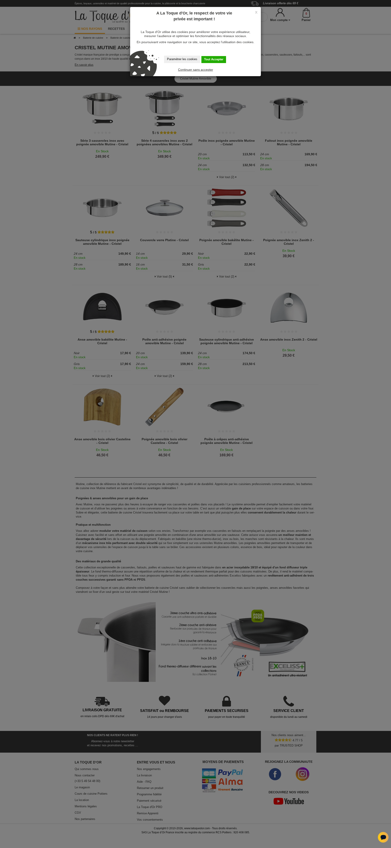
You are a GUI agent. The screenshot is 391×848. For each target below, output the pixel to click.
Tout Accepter (213, 59)
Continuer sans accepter (195, 69)
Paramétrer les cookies (182, 59)
